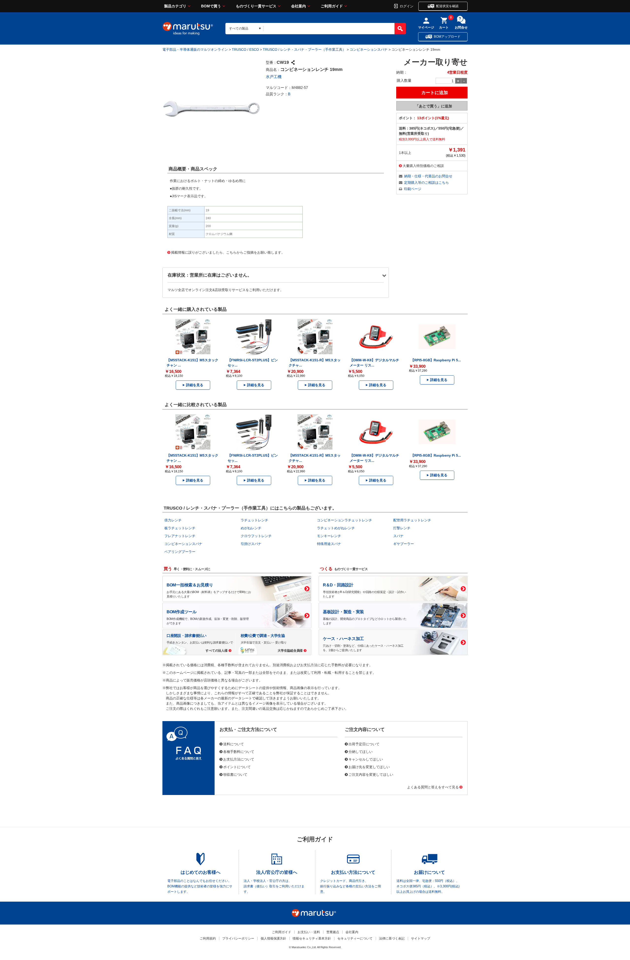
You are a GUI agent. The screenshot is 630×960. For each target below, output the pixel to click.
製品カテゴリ (175, 6)
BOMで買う (211, 6)
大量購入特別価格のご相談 (423, 165)
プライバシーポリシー (238, 938)
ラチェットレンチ (254, 520)
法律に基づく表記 (392, 938)
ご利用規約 (208, 938)
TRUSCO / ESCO (245, 49)
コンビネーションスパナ (369, 49)
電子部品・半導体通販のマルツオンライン (195, 49)
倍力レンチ (173, 520)
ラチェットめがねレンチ (336, 528)
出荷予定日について (363, 743)
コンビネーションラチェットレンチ (344, 520)
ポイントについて (237, 766)
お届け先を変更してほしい (369, 766)
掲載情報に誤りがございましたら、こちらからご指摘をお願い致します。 (228, 252)
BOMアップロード (447, 36)
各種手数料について (238, 751)
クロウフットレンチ (256, 536)
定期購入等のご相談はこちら (426, 182)
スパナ (398, 536)
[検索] (400, 28)
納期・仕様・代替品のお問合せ (428, 176)
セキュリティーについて (355, 938)
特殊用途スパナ (329, 544)
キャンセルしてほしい (365, 759)
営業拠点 (332, 932)
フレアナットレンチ (179, 536)
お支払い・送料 (309, 932)
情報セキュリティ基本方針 (312, 938)
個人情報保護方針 (273, 938)
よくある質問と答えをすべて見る (433, 787)
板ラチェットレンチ (179, 528)
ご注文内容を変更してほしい (370, 774)
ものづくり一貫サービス (256, 6)
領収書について (235, 774)
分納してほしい (360, 751)
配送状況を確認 (447, 6)
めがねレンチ (251, 528)
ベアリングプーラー (179, 552)
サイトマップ (420, 938)
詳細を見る (194, 385)
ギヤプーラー (403, 544)
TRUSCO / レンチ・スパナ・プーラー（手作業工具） (304, 49)
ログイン (406, 6)
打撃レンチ (401, 528)
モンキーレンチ (329, 536)
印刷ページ (412, 189)
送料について (233, 743)
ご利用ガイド (332, 6)
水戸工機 (274, 77)
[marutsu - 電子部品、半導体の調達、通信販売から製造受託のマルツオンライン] (187, 28)
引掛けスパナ (251, 544)
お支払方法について (238, 759)
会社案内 (298, 6)
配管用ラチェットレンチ (412, 520)
